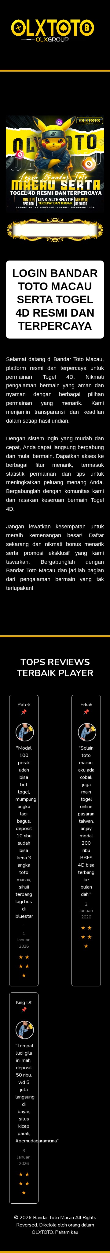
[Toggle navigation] (6, 50)
